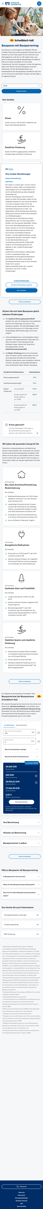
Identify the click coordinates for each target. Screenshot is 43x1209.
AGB (21, 1203)
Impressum (21, 1192)
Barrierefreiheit (21, 1206)
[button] (38, 733)
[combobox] (21, 85)
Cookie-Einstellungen (21, 281)
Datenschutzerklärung (13, 178)
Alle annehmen (21, 290)
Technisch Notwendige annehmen (21, 285)
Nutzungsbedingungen (21, 1198)
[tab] (9, 725)
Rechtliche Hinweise (21, 1201)
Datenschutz (21, 1195)
